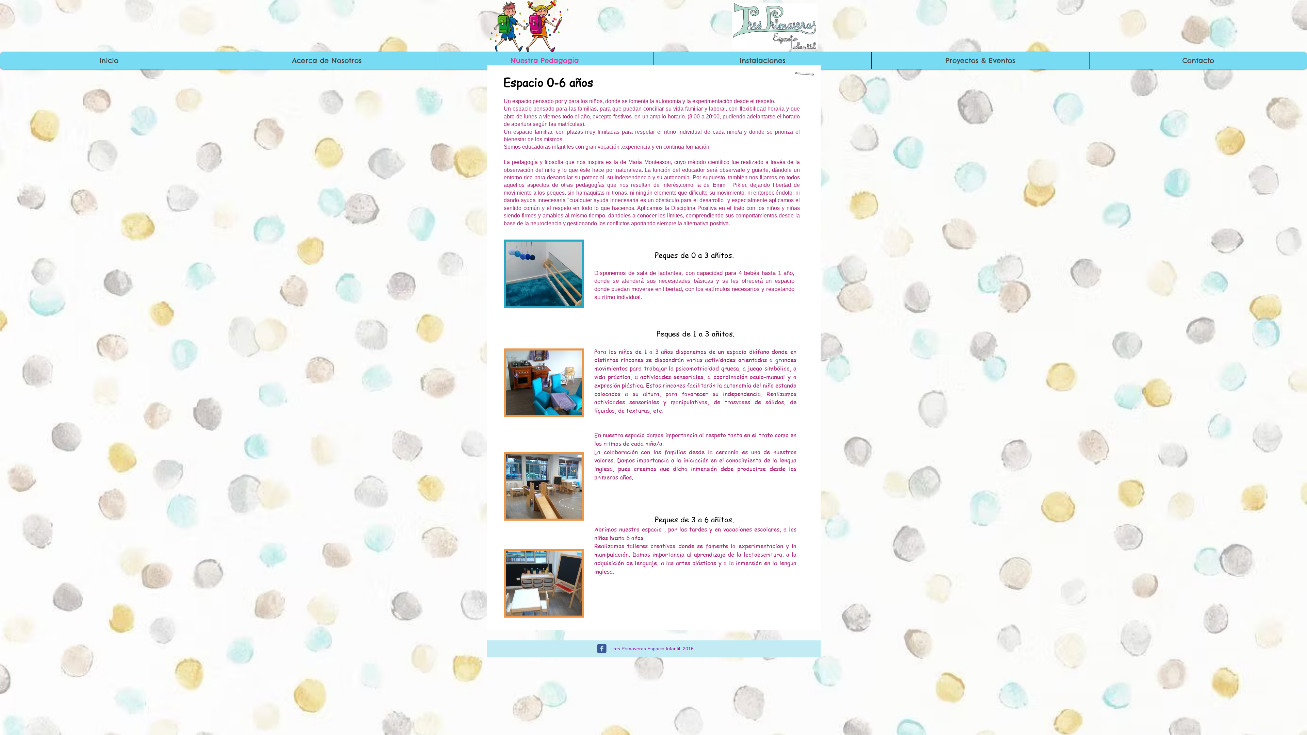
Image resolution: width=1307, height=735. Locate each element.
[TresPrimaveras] (602, 648)
